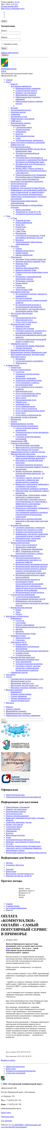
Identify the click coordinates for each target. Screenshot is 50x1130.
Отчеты (19, 285)
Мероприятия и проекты (26, 95)
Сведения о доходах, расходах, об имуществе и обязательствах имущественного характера (29, 480)
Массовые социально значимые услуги (27, 688)
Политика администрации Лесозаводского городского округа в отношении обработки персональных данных (24, 848)
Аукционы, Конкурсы (15, 865)
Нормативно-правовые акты (27, 659)
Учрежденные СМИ (19, 441)
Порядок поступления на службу (29, 530)
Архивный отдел (23, 404)
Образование (21, 132)
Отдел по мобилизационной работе (30, 411)
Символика (15, 114)
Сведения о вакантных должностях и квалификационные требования (31, 332)
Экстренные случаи (19, 116)
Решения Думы (22, 264)
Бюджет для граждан (14, 824)
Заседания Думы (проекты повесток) (31, 259)
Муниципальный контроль (22, 556)
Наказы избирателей (24, 255)
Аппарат (14, 315)
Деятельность (16, 257)
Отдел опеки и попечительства (28, 415)
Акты (18, 612)
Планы (18, 610)
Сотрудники (21, 623)
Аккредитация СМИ (24, 290)
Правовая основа (23, 326)
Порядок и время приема (21, 694)
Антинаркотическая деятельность (29, 140)
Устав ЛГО (20, 225)
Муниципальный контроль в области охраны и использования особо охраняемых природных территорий (31, 571)
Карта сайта (11, 1069)
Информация (16, 618)
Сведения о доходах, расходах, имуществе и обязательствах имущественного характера (28, 668)
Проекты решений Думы (26, 270)
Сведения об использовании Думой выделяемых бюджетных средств (30, 236)
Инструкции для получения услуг (25, 685)
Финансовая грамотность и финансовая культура (26, 853)
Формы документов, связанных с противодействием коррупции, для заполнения (30, 473)
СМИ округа (16, 121)
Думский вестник (23, 220)
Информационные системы (22, 424)
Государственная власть (20, 147)
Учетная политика (23, 655)
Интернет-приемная (14, 690)
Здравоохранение (23, 129)
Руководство (21, 227)
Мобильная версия (8, 69)
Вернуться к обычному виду (13, 8)
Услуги (9, 677)
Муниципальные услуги (21, 681)
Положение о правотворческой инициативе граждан (28, 278)
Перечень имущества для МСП (19, 876)
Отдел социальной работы (26, 396)
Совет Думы (21, 231)
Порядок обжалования (25, 625)
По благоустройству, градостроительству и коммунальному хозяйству (31, 300)
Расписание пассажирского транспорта (27, 181)
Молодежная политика (25, 136)
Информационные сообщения (28, 88)
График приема (22, 253)
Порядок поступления (25, 328)
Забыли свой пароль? (10, 53)
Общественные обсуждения (27, 450)
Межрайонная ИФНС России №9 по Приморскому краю (31, 150)
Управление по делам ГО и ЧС (28, 212)
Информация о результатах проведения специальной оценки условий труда (32, 535)
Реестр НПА (21, 266)
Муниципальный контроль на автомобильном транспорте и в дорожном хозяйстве (28, 560)
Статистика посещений (15, 1073)
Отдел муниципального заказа (28, 393)
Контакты (20, 240)
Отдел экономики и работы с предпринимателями (28, 384)
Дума (8, 216)
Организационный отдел (26, 318)
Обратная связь (7, 1117)
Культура (19, 134)
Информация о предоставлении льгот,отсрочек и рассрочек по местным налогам (32, 603)
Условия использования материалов (21, 1071)
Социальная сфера (18, 125)
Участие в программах (20, 443)
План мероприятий (23, 662)
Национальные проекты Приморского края (28, 352)
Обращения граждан (19, 344)
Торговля (9, 869)
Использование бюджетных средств (30, 599)
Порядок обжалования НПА (27, 268)
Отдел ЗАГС (21, 413)
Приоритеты (16, 419)
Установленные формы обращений (30, 346)
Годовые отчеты (22, 653)
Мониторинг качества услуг (22, 683)
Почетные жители (18, 112)
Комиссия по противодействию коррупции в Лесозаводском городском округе (32, 521)
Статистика (20, 287)
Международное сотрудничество (29, 447)
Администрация (12, 365)
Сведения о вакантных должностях (30, 527)
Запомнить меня (10, 44)
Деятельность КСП (18, 642)
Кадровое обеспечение (20, 525)
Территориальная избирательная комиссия (23, 797)
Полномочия (21, 233)
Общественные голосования (22, 119)
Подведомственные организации (24, 426)
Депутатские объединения (22, 313)
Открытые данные (18, 186)
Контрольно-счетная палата (17, 616)
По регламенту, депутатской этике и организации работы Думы (30, 310)
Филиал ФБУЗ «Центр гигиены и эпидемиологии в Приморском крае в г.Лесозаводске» (31, 170)
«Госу (8, 948)
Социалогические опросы (26, 91)
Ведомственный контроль (21, 608)
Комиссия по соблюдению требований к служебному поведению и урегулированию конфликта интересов (32, 486)
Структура (20, 229)
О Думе (14, 218)
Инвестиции (11, 871)
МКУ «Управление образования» (29, 549)
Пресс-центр (21, 398)
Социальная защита (24, 127)
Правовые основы (18, 636)
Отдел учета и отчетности (26, 322)
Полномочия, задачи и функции (24, 417)
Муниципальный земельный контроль (31, 566)
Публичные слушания (25, 281)
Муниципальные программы (28, 445)
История (14, 108)
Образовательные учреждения (28, 538)
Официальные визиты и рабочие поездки (28, 452)
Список (19, 248)
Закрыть (5, 55)
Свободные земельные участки (19, 822)
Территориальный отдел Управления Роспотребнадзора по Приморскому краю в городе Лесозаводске (31, 177)
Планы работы (22, 283)
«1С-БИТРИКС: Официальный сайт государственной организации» (21, 1126)
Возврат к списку (8, 1060)
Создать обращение (19, 696)
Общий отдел (21, 402)
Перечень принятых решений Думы (30, 261)
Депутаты (15, 246)
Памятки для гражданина (26, 93)
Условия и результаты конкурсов (29, 532)
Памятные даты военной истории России (28, 188)
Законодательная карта (20, 701)
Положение (20, 359)
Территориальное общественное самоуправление (24, 202)
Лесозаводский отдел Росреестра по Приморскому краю (30, 165)
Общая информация (24, 222)
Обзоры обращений (24, 348)
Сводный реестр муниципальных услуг (27, 679)
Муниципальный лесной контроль (30, 592)
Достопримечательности (21, 110)
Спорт (18, 138)
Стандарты (20, 640)
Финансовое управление (26, 378)
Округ (8, 82)
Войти (4, 21)
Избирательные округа (25, 251)
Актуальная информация (21, 86)
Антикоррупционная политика (28, 214)
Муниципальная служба (21, 324)
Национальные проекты (21, 123)
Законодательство (23, 638)
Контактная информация (26, 540)
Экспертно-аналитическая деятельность (32, 651)
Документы (10, 675)
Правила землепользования (17, 816)
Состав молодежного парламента (29, 361)
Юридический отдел (24, 320)
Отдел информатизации (25, 406)
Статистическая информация (23, 595)
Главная (9, 80)
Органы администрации (21, 370)
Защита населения (23, 210)
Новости (14, 84)
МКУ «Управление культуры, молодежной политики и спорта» (29, 552)
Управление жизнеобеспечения (29, 380)
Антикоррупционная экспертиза (29, 465)
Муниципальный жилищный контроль (32, 564)
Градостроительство (19, 184)
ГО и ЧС (9, 844)
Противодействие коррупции (23, 350)
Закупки (19, 629)
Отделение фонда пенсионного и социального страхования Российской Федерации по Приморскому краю (31, 160)
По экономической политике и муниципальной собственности (29, 306)
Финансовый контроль (20, 543)
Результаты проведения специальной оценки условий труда (31, 340)
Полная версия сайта (9, 6)
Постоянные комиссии (20, 292)
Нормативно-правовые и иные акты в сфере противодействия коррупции (31, 457)
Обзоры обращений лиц (21, 698)
